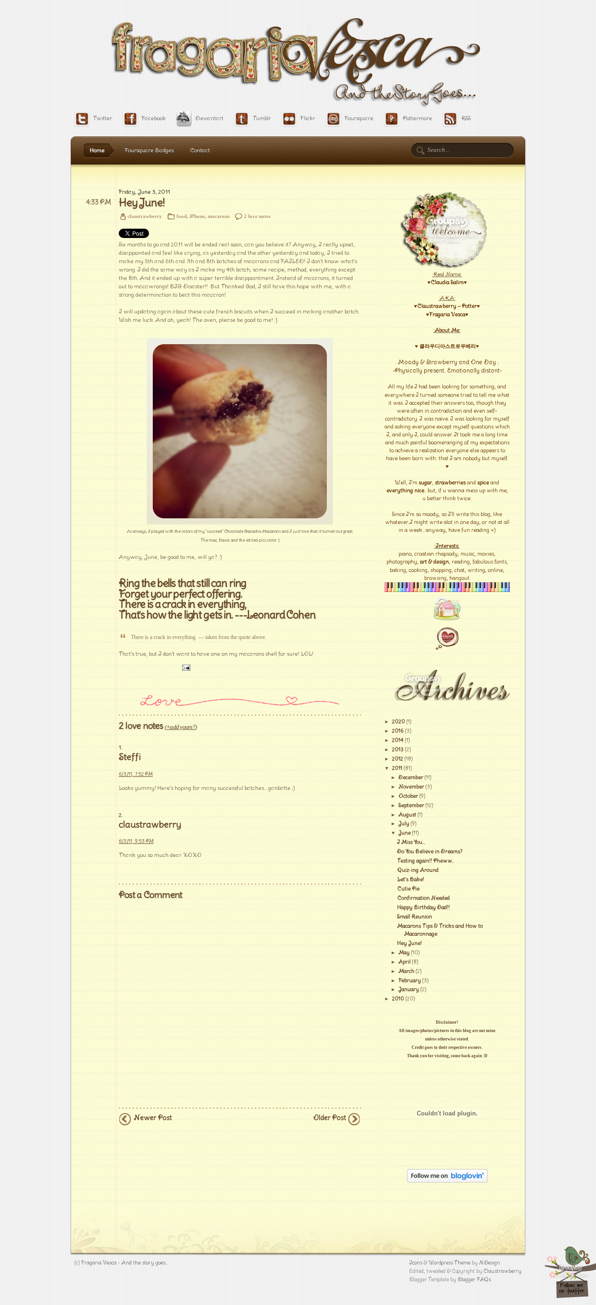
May (404, 952)
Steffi (130, 756)
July (404, 823)
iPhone (197, 216)
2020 (398, 721)
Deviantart (209, 118)
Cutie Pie (408, 888)
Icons (415, 1262)
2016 (398, 730)
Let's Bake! (410, 879)
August (407, 814)
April (405, 961)
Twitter (102, 118)
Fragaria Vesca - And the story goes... (124, 1262)
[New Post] (447, 650)
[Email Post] (185, 668)
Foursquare (359, 118)
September (411, 805)
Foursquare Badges (149, 150)
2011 (397, 768)
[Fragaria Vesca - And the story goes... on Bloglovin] (447, 1180)
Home (97, 150)
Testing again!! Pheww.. (425, 860)
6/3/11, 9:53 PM (136, 841)
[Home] (447, 620)
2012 (397, 758)
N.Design (489, 1262)
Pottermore (417, 118)
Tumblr (262, 118)
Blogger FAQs (474, 1279)
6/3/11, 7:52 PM (136, 774)
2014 (398, 740)
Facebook (154, 118)
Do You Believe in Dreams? (429, 851)
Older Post (329, 1118)
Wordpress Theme (449, 1262)
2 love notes (257, 216)
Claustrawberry (503, 1271)
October (408, 796)
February (410, 980)
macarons (219, 216)
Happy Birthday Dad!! (423, 907)
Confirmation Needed (423, 898)
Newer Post (153, 1118)
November (411, 786)
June (405, 832)
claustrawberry (150, 824)
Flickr (307, 118)
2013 (398, 749)
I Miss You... (411, 842)
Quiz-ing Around (418, 870)
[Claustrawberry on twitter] (570, 1295)
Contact (200, 150)
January (409, 989)
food (181, 216)
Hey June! (141, 202)
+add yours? (180, 726)
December (411, 777)
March (406, 971)
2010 (398, 998)
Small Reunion (414, 916)
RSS (466, 118)
